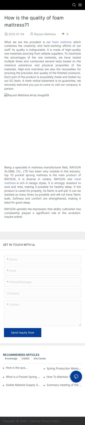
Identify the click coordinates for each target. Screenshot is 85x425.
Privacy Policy (50, 421)
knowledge (11, 358)
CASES (25, 358)
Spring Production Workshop (64, 368)
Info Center (40, 358)
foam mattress (62, 42)
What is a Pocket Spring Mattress (23, 376)
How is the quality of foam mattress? (17, 367)
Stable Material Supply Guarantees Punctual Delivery (23, 385)
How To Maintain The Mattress (64, 376)
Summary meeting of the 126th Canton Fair (64, 385)
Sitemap (34, 421)
